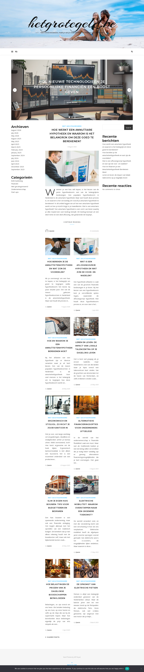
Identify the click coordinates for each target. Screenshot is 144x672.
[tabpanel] (72, 90)
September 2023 (18, 169)
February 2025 (17, 150)
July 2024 (14, 158)
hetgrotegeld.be (72, 22)
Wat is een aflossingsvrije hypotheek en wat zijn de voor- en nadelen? (86, 269)
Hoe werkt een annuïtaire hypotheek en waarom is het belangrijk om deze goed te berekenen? (116, 147)
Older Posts (53, 637)
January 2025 (16, 152)
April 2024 (15, 164)
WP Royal (77, 657)
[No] (141, 669)
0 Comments (94, 231)
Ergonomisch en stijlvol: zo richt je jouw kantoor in (58, 424)
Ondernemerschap (18, 189)
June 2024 (15, 161)
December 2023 (17, 166)
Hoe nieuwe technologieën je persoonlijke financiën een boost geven (72, 87)
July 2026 (14, 133)
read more (72, 102)
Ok (127, 668)
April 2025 (15, 144)
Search (128, 128)
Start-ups (15, 192)
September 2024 (18, 155)
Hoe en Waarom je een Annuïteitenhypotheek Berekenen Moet (115, 169)
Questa (51, 231)
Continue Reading (72, 222)
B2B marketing (17, 181)
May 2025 (15, 141)
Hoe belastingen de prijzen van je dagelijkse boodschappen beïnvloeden (57, 591)
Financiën (72, 76)
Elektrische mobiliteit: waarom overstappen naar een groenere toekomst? (86, 508)
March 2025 (15, 147)
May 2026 (15, 136)
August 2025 (16, 138)
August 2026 (16, 130)
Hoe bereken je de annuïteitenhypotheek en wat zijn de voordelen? (116, 155)
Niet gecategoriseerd (19, 186)
